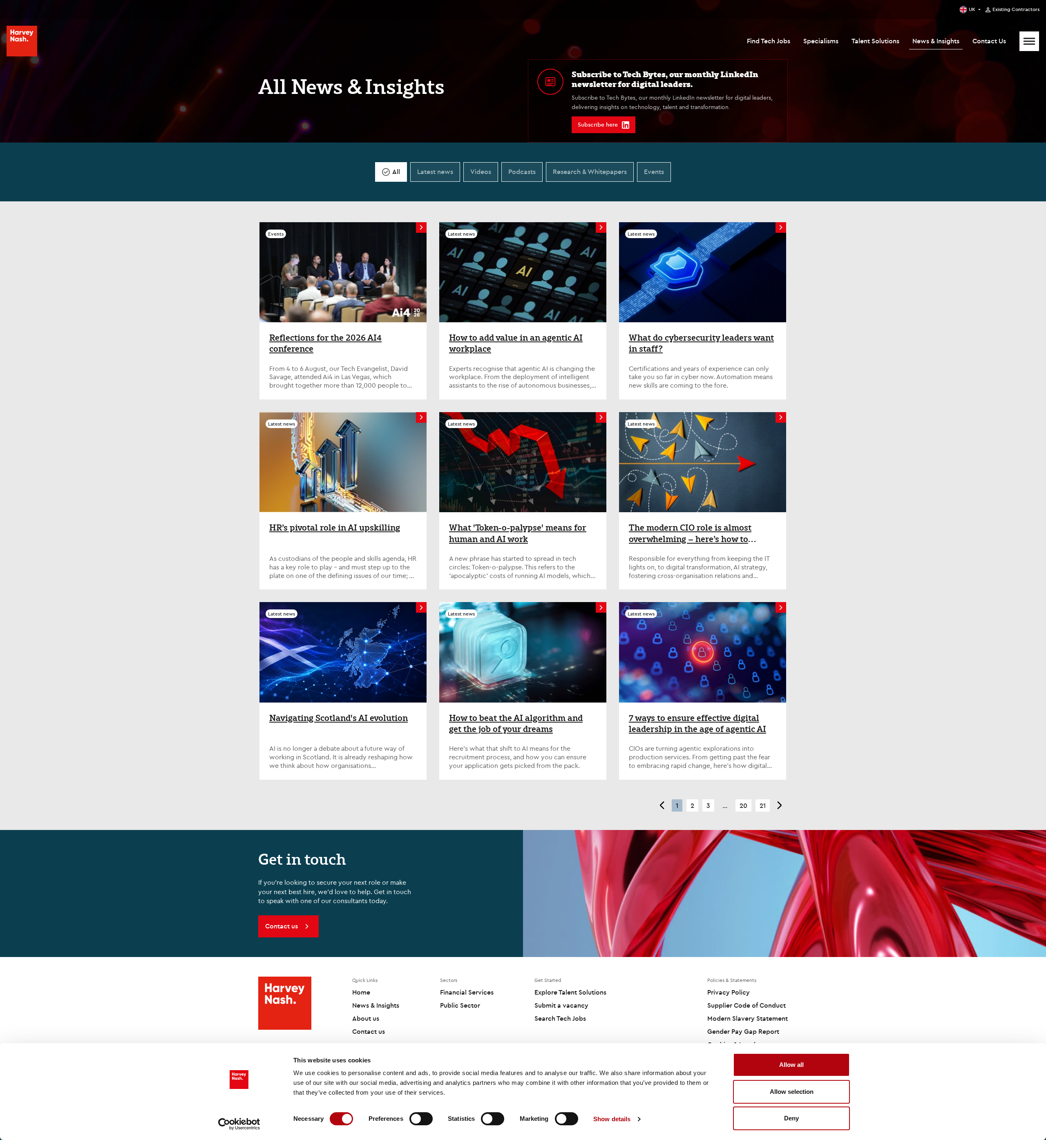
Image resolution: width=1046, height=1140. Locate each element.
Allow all (791, 1064)
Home (361, 992)
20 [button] (743, 805)
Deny (791, 1118)
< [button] (662, 805)
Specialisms (820, 41)
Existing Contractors (1015, 9)
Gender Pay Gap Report (743, 1031)
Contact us (368, 1031)
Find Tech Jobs (768, 41)
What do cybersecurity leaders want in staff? (701, 343)
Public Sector (460, 1005)
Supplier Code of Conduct (746, 1005)
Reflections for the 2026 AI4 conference (325, 343)
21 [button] (763, 805)
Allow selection (792, 1091)
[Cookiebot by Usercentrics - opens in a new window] (239, 1124)
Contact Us (989, 41)
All (396, 171)
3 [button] (708, 805)
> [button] (780, 805)
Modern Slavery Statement (747, 1018)
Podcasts (522, 171)
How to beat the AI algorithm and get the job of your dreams (516, 723)
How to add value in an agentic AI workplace (516, 343)
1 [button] (677, 805)
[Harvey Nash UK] (22, 41)
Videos (480, 171)
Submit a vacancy (561, 1005)
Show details (611, 1118)
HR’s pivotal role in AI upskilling (334, 527)
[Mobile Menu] (1029, 41)
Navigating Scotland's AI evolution (338, 718)
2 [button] (692, 805)
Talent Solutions (875, 41)
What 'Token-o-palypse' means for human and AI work (517, 533)
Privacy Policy (728, 992)
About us (365, 1018)
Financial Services (467, 992)
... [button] (724, 805)
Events (654, 171)
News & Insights (935, 41)
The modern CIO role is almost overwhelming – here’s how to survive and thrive (690, 533)
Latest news (435, 171)
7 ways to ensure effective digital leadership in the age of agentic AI (697, 723)
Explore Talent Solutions (570, 992)
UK (972, 9)
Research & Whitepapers (590, 171)
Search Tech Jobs (560, 1018)
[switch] (421, 1118)
